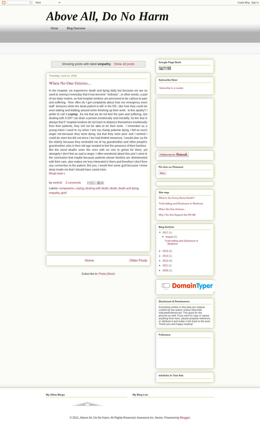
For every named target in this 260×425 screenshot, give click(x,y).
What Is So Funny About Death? (177, 197)
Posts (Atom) (107, 273)
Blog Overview (76, 28)
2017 (166, 232)
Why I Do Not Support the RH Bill (177, 214)
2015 (166, 251)
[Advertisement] (110, 45)
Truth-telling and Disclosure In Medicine (181, 203)
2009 (166, 270)
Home (54, 28)
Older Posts (138, 260)
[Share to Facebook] (99, 183)
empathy (54, 192)
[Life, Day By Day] (87, 408)
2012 (166, 260)
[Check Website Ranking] (187, 290)
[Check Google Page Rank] (165, 69)
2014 (166, 255)
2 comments (73, 182)
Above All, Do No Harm (107, 16)
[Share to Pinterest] (102, 183)
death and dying (128, 188)
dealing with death (96, 188)
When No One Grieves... (70, 83)
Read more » (57, 173)
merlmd (58, 182)
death (113, 188)
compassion (66, 188)
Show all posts (124, 64)
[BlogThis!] (92, 183)
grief (64, 192)
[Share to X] (95, 183)
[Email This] (89, 183)
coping (80, 188)
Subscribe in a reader (171, 88)
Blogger (185, 417)
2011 (166, 265)
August (170, 236)
